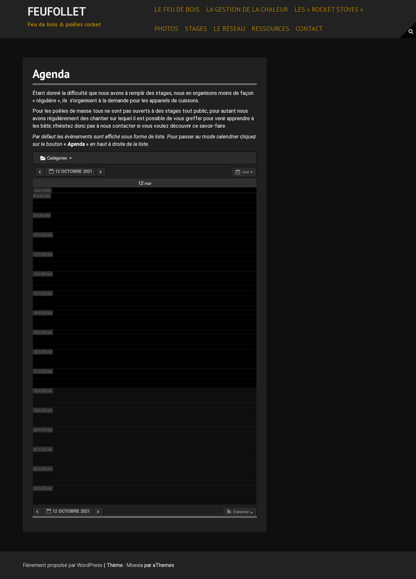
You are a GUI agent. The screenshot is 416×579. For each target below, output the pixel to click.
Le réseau (229, 28)
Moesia (134, 565)
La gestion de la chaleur (247, 9)
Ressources (270, 28)
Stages (196, 28)
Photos (166, 28)
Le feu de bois (177, 9)
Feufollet (57, 11)
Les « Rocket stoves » (328, 9)
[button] (239, 511)
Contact (309, 28)
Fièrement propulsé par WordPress (62, 565)
